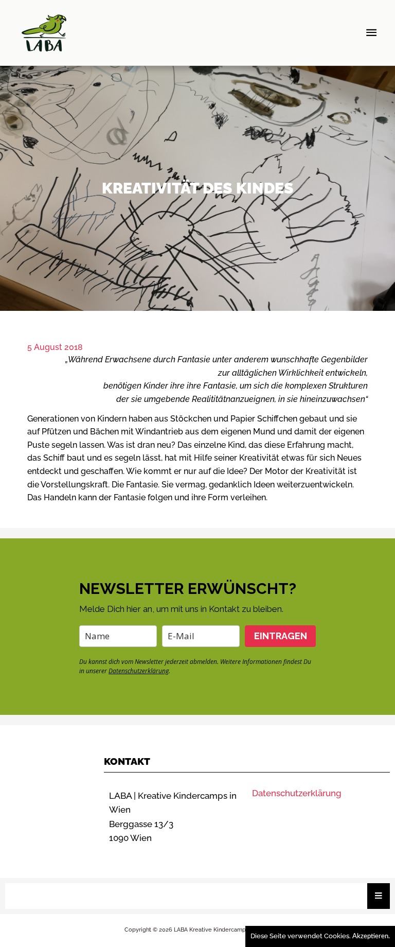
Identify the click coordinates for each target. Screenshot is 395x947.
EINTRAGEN (280, 635)
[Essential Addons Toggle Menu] (378, 896)
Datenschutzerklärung (139, 671)
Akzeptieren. (371, 936)
